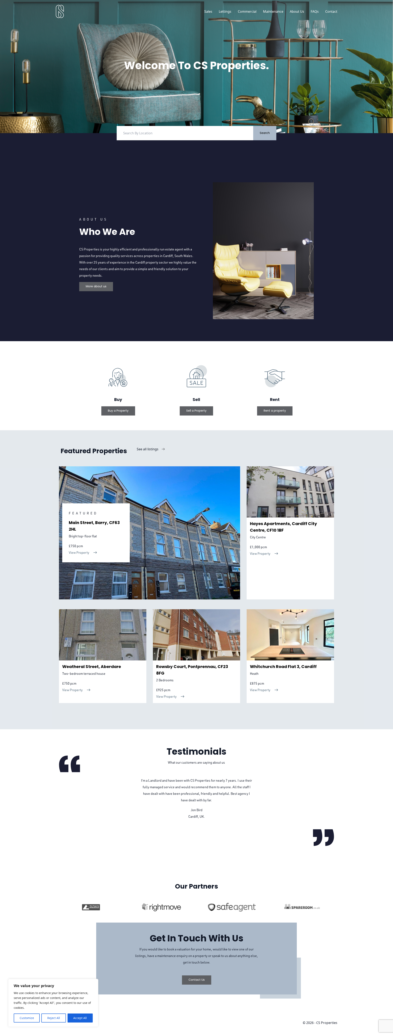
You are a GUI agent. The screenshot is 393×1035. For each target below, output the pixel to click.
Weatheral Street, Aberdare (91, 667)
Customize (27, 1018)
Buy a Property (118, 410)
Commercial (247, 11)
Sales (208, 11)
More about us (96, 286)
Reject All (53, 1018)
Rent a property (275, 410)
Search (265, 133)
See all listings (147, 449)
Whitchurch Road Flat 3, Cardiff (283, 667)
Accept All (80, 1018)
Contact (331, 11)
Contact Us (197, 980)
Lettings (225, 11)
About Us (297, 11)
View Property (79, 552)
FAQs (315, 11)
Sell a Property (196, 410)
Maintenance (273, 11)
